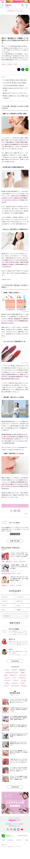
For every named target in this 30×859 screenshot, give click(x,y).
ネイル (18, 605)
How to (4, 64)
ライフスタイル (15, 685)
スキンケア (4, 597)
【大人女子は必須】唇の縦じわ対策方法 (13, 85)
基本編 (22, 672)
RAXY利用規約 (9, 823)
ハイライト (18, 585)
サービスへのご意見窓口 (18, 823)
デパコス (12, 585)
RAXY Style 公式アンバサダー (8, 573)
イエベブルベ (22, 561)
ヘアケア (4, 605)
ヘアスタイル (22, 677)
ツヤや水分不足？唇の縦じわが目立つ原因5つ (15, 83)
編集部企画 (22, 670)
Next (26, 513)
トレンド (7, 677)
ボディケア (19, 601)
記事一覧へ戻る (15, 541)
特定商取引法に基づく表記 (14, 825)
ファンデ (6, 685)
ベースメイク (10, 62)
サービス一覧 (4, 846)
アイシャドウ (22, 675)
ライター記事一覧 (15, 534)
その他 (18, 609)
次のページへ (15, 505)
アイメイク (4, 601)
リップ (15, 64)
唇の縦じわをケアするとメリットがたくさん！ (15, 93)
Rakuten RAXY (8, 6)
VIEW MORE (15, 661)
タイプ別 (24, 685)
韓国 (3, 561)
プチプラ (16, 680)
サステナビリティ (18, 846)
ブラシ (18, 573)
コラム (3, 609)
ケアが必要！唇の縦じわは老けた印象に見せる (15, 80)
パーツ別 (23, 680)
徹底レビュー (9, 561)
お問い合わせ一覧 (11, 846)
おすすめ (10, 64)
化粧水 (7, 683)
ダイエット (14, 683)
